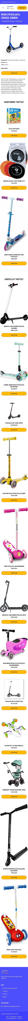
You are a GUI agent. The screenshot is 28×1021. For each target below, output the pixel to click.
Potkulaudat (18, 21)
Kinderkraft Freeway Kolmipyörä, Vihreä (14, 790)
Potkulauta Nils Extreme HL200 (14, 701)
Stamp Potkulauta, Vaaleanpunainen (14, 566)
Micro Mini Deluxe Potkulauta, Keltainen (14, 493)
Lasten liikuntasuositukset (10, 988)
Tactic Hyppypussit (14, 129)
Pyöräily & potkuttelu (8, 21)
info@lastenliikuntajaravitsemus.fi (11, 1006)
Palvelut (6, 991)
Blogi (5, 997)
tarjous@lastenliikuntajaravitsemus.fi (9, 2)
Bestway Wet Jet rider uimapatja (14, 745)
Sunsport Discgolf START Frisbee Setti (14, 181)
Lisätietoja (14, 73)
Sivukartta (19, 1018)
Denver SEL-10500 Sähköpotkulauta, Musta (14, 615)
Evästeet (19, 1016)
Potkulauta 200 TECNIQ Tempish (14, 423)
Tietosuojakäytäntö (11, 1018)
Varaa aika (22, 7)
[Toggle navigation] (3, 7)
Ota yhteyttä (13, 1016)
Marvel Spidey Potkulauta (14, 949)
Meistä (5, 994)
